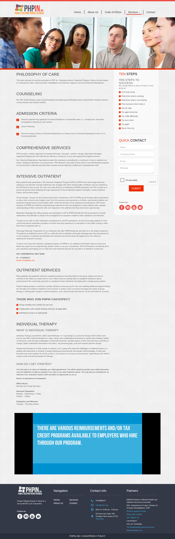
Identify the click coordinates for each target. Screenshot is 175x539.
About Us (93, 12)
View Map (100, 519)
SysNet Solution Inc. (135, 530)
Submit (136, 188)
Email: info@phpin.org (25, 260)
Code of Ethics (113, 12)
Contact (151, 12)
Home (77, 12)
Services (133, 12)
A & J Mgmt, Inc (133, 517)
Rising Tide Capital (134, 514)
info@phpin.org (102, 505)
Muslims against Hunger (136, 511)
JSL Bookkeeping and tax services (140, 527)
